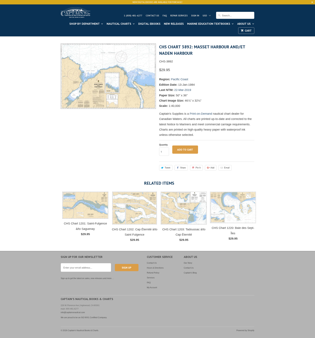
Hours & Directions (155, 268)
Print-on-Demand (201, 113)
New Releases (174, 24)
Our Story (188, 263)
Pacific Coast (179, 79)
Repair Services (179, 15)
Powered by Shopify (245, 330)
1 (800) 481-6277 (133, 15)
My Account (152, 287)
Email (227, 167)
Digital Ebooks (149, 24)
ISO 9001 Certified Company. (94, 317)
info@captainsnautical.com (73, 312)
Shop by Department (84, 24)
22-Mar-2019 (182, 90)
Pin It (198, 167)
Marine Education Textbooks (209, 24)
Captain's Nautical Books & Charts (83, 330)
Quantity (163, 145)
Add (212, 167)
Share (183, 167)
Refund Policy (153, 273)
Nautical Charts (119, 24)
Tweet (167, 167)
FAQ (165, 15)
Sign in (195, 15)
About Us (244, 24)
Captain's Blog (190, 273)
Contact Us (152, 15)
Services (151, 278)
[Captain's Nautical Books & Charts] (75, 13)
